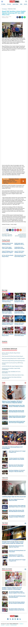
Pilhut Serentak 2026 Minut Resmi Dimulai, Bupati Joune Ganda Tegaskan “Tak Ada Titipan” (20, 256)
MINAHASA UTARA (5, 17)
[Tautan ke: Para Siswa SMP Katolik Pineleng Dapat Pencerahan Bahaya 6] (5, 597)
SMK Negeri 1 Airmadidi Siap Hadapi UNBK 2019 (7, 234)
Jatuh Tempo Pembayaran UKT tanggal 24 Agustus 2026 (17, 452)
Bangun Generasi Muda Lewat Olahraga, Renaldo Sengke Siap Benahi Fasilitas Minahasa (17, 417)
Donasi (7, 624)
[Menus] (2, 1)
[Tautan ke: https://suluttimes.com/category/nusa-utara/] (25, 383)
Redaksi (21, 623)
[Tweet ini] (20, 17)
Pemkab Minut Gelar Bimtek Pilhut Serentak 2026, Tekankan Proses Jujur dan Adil (19, 248)
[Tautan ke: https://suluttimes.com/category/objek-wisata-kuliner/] (25, 569)
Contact (2, 624)
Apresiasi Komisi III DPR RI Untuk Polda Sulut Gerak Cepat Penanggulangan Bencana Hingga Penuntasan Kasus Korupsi (17, 422)
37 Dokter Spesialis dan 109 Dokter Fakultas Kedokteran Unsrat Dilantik (16, 459)
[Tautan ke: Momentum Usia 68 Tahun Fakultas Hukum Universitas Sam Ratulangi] (5, 466)
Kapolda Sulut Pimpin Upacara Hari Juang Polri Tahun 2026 (16, 546)
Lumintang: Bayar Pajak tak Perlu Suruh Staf (14, 496)
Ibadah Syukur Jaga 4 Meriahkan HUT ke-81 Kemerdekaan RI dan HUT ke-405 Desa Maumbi (20, 244)
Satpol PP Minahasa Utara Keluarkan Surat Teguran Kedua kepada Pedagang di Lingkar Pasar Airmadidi (7, 252)
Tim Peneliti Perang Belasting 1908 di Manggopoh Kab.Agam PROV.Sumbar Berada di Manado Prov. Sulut (17, 516)
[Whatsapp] (25, 17)
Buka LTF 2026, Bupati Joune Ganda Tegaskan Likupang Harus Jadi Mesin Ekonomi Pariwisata (7, 248)
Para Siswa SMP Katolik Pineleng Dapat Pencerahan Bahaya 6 (17, 597)
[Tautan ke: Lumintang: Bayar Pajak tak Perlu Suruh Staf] (14, 488)
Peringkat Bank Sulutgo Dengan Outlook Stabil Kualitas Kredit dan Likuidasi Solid (13, 542)
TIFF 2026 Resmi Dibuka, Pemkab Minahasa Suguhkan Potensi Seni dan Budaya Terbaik (16, 592)
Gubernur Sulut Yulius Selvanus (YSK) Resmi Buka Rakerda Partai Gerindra (16, 411)
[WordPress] (13, 230)
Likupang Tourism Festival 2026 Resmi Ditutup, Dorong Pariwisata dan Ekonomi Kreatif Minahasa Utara (7, 244)
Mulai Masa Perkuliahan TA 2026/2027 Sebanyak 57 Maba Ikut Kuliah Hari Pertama (17, 471)
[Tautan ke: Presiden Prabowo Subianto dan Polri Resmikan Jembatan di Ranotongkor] (14, 579)
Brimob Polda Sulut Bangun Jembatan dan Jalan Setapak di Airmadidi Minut (17, 603)
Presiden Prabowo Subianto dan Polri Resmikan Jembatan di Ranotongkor (12, 588)
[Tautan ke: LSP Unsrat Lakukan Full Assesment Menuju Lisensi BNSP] (5, 501)
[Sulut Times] (14, 1)
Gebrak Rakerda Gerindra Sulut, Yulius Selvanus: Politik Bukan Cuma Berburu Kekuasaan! (17, 406)
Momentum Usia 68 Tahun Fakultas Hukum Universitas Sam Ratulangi (16, 465)
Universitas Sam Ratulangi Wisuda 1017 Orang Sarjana (12, 447)
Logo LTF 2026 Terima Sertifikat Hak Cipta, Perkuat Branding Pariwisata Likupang (19, 252)
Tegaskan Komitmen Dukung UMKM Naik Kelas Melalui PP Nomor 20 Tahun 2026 (17, 506)
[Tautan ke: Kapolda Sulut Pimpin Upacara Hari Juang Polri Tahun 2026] (5, 547)
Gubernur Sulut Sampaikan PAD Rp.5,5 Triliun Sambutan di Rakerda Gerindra (12, 402)
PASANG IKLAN (13, 624)
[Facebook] (7, 230)
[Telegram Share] (22, 17)
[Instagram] (15, 230)
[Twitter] (10, 230)
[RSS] (20, 230)
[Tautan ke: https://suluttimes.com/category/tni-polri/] (25, 523)
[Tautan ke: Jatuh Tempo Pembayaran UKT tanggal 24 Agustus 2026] (5, 453)
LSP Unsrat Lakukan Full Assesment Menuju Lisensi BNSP (16, 500)
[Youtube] (18, 230)
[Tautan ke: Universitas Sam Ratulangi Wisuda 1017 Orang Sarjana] (14, 438)
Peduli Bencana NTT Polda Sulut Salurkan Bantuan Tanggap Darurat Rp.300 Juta (16, 555)
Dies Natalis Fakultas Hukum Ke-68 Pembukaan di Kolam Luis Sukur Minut (16, 609)
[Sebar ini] (17, 17)
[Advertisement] (14, 108)
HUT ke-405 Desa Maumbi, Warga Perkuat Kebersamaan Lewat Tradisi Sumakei (7, 256)
